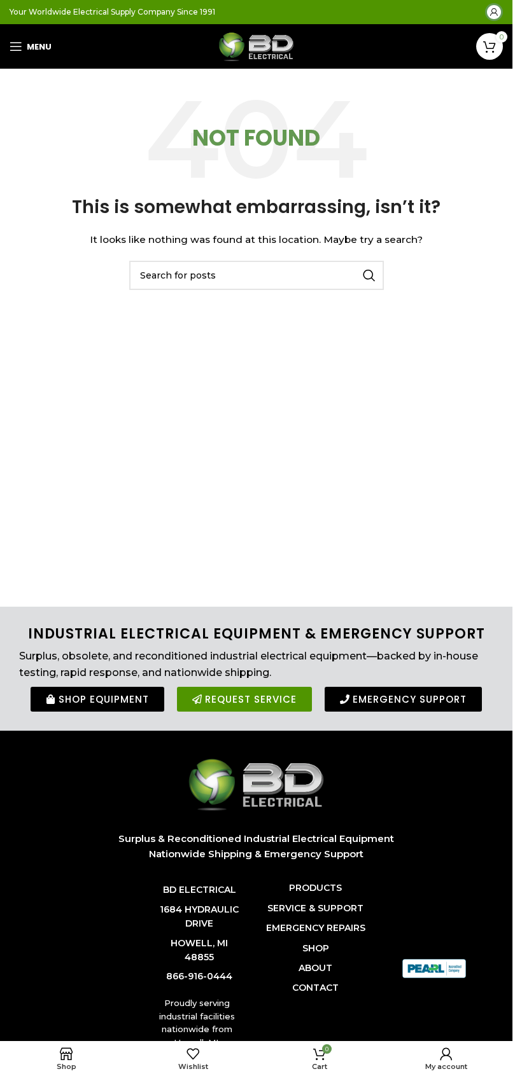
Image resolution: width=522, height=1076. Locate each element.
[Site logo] (256, 46)
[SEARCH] (369, 275)
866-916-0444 (199, 976)
